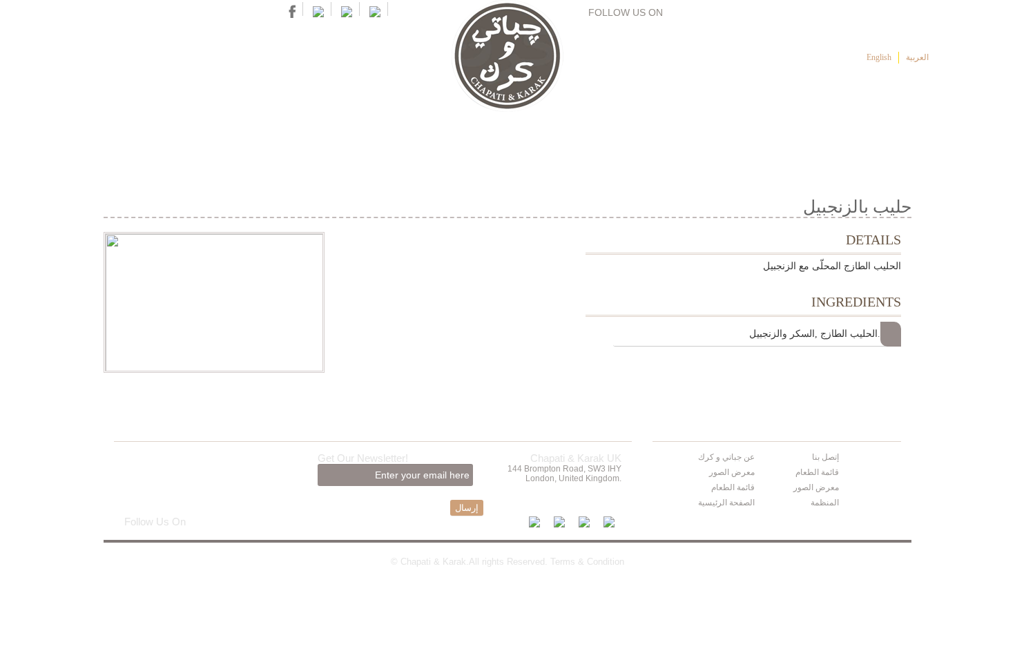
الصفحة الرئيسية (839, 141)
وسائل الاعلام (369, 141)
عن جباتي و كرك (726, 457)
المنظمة (825, 502)
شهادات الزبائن (461, 141)
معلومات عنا (737, 141)
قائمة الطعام (642, 141)
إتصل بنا (293, 141)
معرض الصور (732, 472)
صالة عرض (550, 141)
